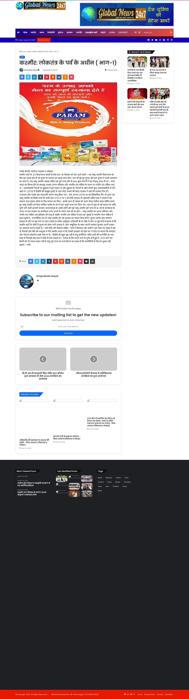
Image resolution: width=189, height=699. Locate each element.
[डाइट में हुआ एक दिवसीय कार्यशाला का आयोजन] (87, 494)
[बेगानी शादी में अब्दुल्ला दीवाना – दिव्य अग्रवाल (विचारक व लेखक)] (68, 416)
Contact (123, 32)
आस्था (42, 32)
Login (112, 32)
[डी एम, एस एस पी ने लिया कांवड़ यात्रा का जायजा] (160, 61)
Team (100, 486)
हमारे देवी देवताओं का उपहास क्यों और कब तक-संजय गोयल (136, 105)
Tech (107, 486)
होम (18, 32)
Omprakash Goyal (30, 70)
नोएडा (25, 32)
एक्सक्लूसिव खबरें (91, 32)
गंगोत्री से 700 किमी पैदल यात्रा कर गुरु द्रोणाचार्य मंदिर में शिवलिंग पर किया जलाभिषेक (135, 75)
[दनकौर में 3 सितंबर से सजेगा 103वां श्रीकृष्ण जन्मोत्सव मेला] (87, 478)
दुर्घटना (60, 32)
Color (126, 478)
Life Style (127, 482)
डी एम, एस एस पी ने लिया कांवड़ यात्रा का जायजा (158, 73)
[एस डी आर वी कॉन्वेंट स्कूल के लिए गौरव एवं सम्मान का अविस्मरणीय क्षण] (74, 494)
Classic (118, 478)
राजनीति (79, 32)
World (100, 491)
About (100, 478)
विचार (29, 52)
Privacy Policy (149, 694)
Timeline (116, 486)
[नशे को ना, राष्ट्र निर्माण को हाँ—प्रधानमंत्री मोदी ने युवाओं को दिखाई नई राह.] (62, 486)
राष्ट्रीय (33, 32)
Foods (109, 482)
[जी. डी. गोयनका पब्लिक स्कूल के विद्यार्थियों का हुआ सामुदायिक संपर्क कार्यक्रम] (62, 587)
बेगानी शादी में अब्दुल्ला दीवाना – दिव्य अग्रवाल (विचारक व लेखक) (66, 437)
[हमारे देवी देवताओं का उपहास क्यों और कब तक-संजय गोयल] (137, 93)
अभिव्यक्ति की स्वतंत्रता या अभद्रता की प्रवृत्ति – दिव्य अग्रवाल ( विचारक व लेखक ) (34, 442)
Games (117, 482)
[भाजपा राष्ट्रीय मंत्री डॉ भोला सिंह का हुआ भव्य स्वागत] (87, 486)
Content (101, 482)
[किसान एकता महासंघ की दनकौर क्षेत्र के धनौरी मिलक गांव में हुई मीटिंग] (74, 486)
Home (23, 52)
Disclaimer (169, 694)
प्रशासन (70, 32)
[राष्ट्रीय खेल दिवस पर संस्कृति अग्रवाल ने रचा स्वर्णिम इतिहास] (74, 478)
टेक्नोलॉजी (51, 32)
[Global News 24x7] (40, 6)
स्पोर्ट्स (103, 32)
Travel (124, 486)
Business (109, 478)
